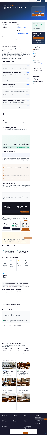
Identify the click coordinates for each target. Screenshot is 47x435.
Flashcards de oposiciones (27, 422)
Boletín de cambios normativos (27, 427)
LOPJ (10, 286)
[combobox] (33, 1)
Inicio (2, 5)
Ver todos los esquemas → (38, 63)
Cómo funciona (4, 419)
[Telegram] (39, 423)
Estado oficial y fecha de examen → (7, 38)
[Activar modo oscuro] (45, 1)
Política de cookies (4, 426)
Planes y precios (15, 422)
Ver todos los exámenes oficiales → (25, 247)
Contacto (3, 420)
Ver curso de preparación (38, 15)
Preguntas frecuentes (4, 421)
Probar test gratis (38, 42)
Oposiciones (7, 5)
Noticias (25, 420)
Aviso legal (3, 422)
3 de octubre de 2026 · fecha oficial (21, 27)
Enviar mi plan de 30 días (28, 237)
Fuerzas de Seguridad (15, 419)
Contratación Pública (26, 286)
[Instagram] (35, 423)
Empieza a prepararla (24, 211)
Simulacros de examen (27, 421)
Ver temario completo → (27, 61)
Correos (14, 420)
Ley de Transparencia (5, 286)
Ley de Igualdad (20, 286)
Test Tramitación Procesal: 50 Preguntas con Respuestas (9, 283)
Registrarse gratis (38, 40)
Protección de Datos (14, 286)
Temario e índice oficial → (20, 38)
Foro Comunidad (26, 428)
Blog (4, 5)
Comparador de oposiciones (27, 426)
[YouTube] (37, 423)
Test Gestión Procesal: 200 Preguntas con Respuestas (22, 283)
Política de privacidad (41, 421)
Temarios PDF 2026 (15, 421)
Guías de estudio (26, 419)
